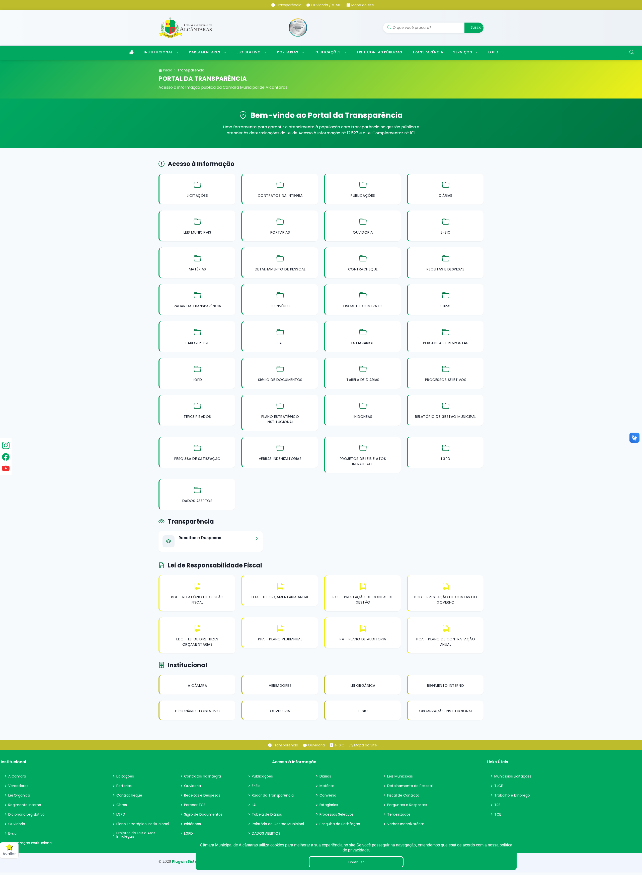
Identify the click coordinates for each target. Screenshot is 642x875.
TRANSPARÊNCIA (427, 52)
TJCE (498, 786)
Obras (121, 805)
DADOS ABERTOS (266, 833)
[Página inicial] (131, 52)
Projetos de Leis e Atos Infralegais (135, 834)
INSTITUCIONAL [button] (158, 52)
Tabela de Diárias (267, 814)
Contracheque (129, 795)
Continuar (356, 862)
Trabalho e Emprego (512, 795)
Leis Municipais (400, 776)
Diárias (325, 776)
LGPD (493, 52)
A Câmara (17, 776)
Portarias (124, 786)
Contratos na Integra (202, 776)
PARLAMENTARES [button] (204, 52)
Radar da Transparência (273, 795)
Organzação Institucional (30, 843)
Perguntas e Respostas (407, 805)
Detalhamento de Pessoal (410, 786)
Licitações (125, 776)
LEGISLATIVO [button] (248, 52)
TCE (497, 814)
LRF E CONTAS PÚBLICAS (379, 52)
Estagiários (328, 805)
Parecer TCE (194, 805)
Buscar (476, 27)
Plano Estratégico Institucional (142, 824)
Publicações (262, 776)
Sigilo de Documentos (203, 814)
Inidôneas (192, 824)
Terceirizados (399, 814)
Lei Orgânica (19, 795)
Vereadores (18, 786)
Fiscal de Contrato (403, 795)
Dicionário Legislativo (26, 814)
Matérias (327, 786)
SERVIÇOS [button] (462, 52)
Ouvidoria (16, 824)
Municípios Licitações (512, 776)
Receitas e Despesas (202, 795)
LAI (254, 805)
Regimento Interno (24, 805)
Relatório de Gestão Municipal (278, 824)
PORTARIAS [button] (287, 52)
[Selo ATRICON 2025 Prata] (297, 27)
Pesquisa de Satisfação (339, 824)
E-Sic (256, 786)
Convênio (327, 795)
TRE (497, 805)
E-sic (12, 833)
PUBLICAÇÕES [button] (327, 52)
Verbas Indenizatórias (406, 824)
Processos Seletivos (336, 814)
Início (167, 70)
